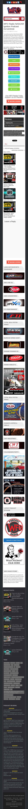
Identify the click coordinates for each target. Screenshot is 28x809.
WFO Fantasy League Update (13, 135)
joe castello (6, 673)
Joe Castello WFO (7, 675)
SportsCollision (11, 687)
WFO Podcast (14, 31)
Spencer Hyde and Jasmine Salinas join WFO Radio (9, 185)
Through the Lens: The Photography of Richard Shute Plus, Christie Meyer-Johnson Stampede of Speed (14, 640)
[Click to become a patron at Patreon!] (14, 103)
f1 (18, 131)
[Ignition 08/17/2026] (10, 193)
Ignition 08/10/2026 (17, 650)
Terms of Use (15, 798)
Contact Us (21, 798)
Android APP (14, 85)
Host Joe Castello (14, 669)
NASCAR (5, 133)
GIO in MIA (6, 132)
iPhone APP (14, 81)
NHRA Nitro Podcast (8, 683)
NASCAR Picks (18, 679)
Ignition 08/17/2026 (8, 200)
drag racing (16, 664)
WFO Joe (22, 135)
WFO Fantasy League (8, 695)
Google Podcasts (15, 72)
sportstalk (17, 687)
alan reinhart (6, 662)
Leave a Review (15, 68)
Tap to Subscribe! (14, 806)
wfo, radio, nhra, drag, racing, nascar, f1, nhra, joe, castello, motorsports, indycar (13, 692)
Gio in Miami (6, 669)
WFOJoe (19, 697)
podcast (13, 685)
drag (16, 131)
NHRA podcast (17, 683)
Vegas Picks (6, 689)
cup (14, 131)
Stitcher (15, 76)
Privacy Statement (8, 798)
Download (14, 89)
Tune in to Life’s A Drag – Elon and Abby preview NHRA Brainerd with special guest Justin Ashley (9, 168)
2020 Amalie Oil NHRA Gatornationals (14, 803)
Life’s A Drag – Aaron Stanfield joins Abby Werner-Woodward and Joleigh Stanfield (9, 215)
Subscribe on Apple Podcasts (14, 540)
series (5, 135)
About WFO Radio (10, 799)
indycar (13, 671)
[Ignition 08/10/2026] (7, 652)
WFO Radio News (18, 799)
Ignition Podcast (7, 671)
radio (21, 685)
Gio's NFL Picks (12, 132)
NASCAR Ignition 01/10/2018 (12, 148)
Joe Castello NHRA (14, 673)
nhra (9, 133)
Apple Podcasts (15, 56)
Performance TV (14, 133)
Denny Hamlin (7, 664)
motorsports (18, 132)
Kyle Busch (15, 675)
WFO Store (14, 801)
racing (20, 133)
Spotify (14, 60)
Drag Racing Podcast (8, 666)
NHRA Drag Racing (11, 681)
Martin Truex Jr (7, 677)
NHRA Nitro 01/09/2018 (17, 150)
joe (17, 671)
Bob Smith (13, 662)
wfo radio (18, 699)
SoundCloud (15, 64)
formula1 (22, 131)
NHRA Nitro (18, 681)
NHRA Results (7, 685)
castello (17, 662)
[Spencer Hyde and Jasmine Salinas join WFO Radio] (10, 177)
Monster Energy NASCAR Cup (18, 677)
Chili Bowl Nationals (8, 131)
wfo (11, 689)
